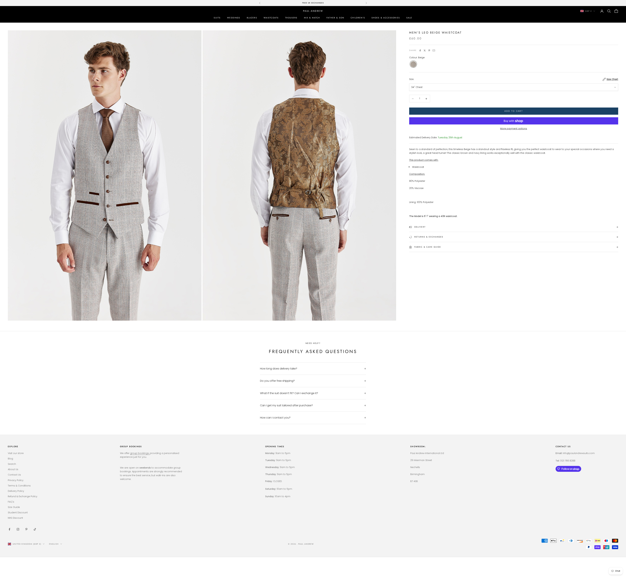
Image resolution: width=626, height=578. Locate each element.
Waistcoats (271, 17)
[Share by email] (433, 50)
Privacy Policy (15, 480)
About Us (13, 469)
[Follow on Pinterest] (26, 529)
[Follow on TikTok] (35, 529)
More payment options (513, 128)
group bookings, (140, 453)
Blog (10, 458)
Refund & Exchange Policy (22, 496)
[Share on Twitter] (424, 50)
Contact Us (14, 474)
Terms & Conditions (19, 485)
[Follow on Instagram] (18, 529)
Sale (409, 17)
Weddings (233, 17)
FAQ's (11, 501)
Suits (217, 17)
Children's (358, 17)
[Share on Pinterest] (429, 50)
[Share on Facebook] (420, 50)
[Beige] (413, 64)
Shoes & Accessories (386, 17)
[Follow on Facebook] (9, 529)
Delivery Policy (16, 491)
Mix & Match (312, 17)
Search (12, 464)
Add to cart (513, 111)
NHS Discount (15, 518)
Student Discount (18, 512)
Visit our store (16, 453)
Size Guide (14, 507)
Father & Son (335, 17)
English (54, 544)
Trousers (291, 17)
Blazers (252, 17)
